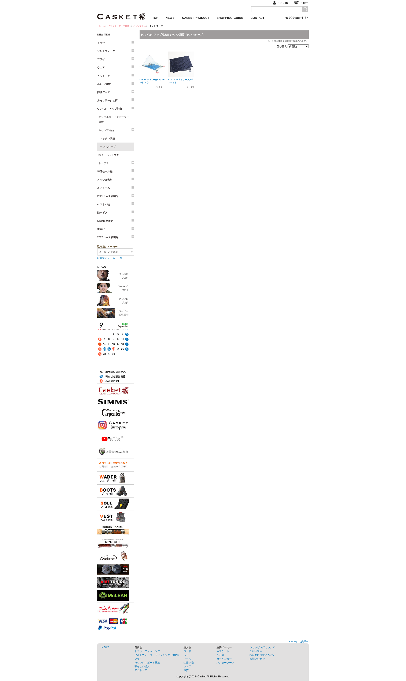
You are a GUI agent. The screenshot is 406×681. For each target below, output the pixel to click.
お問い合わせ (257, 17)
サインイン (282, 2)
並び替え (282, 46)
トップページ (155, 17)
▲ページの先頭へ (298, 641)
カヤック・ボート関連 (147, 662)
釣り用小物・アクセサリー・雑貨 (115, 120)
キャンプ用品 (139, 26)
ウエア (101, 67)
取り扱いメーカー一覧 (110, 258)
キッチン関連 (107, 138)
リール (187, 658)
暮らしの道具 (142, 666)
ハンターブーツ (225, 662)
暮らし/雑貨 (104, 84)
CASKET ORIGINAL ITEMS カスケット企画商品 (195, 17)
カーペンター (224, 658)
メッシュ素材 (104, 179)
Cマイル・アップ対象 (119, 26)
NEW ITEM (103, 34)
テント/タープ (108, 146)
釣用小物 (189, 662)
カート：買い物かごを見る (301, 2)
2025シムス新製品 (107, 196)
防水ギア (102, 212)
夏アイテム (103, 187)
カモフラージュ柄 (107, 100)
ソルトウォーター (107, 51)
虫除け (101, 229)
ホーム (102, 26)
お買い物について (230, 17)
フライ (101, 59)
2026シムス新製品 (107, 237)
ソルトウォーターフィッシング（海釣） (157, 655)
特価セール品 (104, 171)
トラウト (102, 42)
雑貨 (186, 670)
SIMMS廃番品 (105, 220)
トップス (104, 163)
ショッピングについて (262, 647)
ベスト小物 (103, 204)
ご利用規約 (256, 651)
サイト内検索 (305, 9)
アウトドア (103, 75)
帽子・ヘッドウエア (110, 155)
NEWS (105, 647)
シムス (220, 655)
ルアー (187, 655)
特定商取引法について (262, 655)
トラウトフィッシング (147, 651)
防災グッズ (103, 92)
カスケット (121, 13)
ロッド (187, 651)
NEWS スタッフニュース (170, 17)
